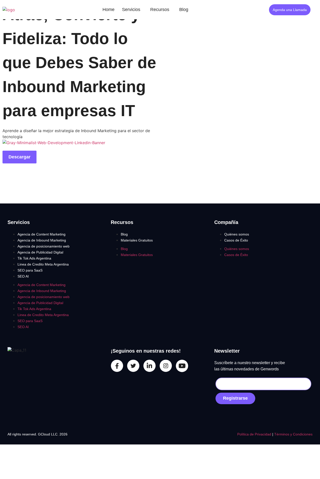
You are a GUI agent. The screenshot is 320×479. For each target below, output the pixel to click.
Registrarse (235, 398)
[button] (132, 10)
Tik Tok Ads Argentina (34, 258)
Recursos (159, 9)
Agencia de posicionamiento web (44, 246)
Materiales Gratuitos (137, 240)
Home (108, 9)
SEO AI (23, 276)
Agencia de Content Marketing (42, 234)
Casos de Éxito (236, 240)
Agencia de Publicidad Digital (40, 252)
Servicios (131, 9)
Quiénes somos (236, 234)
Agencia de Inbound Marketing (42, 240)
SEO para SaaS (30, 270)
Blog (183, 9)
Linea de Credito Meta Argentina (43, 264)
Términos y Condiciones (293, 434)
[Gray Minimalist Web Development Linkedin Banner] (53, 142)
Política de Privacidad (254, 434)
